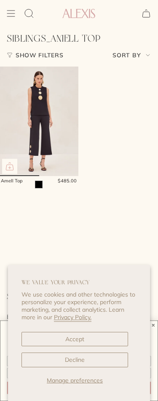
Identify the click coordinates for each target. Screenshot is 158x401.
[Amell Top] (39, 121)
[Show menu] (11, 13)
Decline (75, 360)
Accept (74, 339)
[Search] (29, 13)
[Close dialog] (153, 325)
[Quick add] (9, 166)
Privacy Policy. (72, 317)
